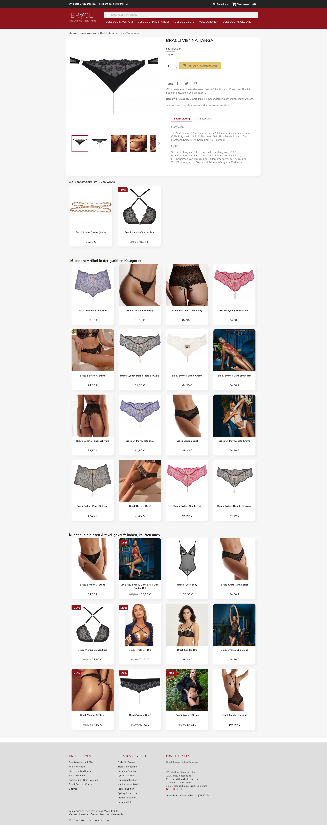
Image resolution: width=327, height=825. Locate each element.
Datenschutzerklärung (80, 771)
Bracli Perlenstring (127, 766)
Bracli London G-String (92, 584)
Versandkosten (77, 775)
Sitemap (73, 788)
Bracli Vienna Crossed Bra (139, 232)
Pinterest (195, 83)
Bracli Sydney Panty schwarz (92, 506)
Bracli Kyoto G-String (187, 715)
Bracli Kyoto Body (187, 584)
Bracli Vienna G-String (92, 715)
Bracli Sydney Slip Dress (234, 650)
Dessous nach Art (119, 22)
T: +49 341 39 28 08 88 (178, 782)
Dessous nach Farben (153, 22)
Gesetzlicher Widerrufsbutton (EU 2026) (187, 795)
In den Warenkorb (200, 65)
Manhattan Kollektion (129, 784)
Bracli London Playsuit (234, 715)
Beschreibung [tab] (182, 118)
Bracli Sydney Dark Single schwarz (139, 375)
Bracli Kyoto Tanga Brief (234, 584)
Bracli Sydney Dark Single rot (234, 375)
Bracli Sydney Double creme (234, 441)
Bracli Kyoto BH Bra (140, 650)
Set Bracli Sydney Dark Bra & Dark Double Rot (139, 586)
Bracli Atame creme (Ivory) (91, 232)
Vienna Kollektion (127, 797)
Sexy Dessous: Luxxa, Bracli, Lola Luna (186, 786)
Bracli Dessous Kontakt (81, 784)
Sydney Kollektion (127, 793)
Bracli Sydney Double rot (234, 310)
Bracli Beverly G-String (92, 375)
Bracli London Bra (187, 650)
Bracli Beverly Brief (140, 506)
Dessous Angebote (237, 22)
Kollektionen (209, 22)
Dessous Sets (184, 22)
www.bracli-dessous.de (178, 775)
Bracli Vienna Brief (140, 715)
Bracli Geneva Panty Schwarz (92, 441)
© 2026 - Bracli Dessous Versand (89, 820)
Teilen (177, 83)
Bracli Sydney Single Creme (187, 375)
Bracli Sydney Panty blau (93, 310)
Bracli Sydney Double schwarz (234, 506)
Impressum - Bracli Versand (83, 780)
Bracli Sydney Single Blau (140, 441)
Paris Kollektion (126, 788)
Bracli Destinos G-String (139, 310)
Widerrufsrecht (77, 766)
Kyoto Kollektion (126, 775)
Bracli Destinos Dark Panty (187, 310)
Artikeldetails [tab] (204, 118)
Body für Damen (126, 762)
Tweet (186, 83)
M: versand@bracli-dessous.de (182, 779)
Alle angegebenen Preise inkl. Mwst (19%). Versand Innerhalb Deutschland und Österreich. (96, 812)
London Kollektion (127, 780)
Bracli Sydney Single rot (187, 506)
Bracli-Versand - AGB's (81, 762)
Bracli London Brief (187, 441)
